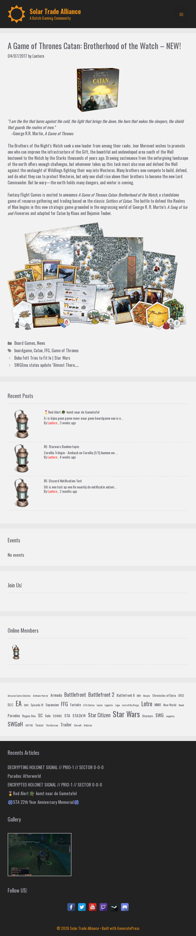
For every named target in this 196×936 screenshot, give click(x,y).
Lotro (146, 703)
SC (40, 715)
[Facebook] (71, 907)
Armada (56, 695)
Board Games (24, 343)
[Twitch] (103, 907)
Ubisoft (77, 725)
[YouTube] (93, 907)
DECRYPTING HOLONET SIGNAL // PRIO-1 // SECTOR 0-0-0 (56, 767)
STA (67, 715)
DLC (10, 704)
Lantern (52, 422)
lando (99, 705)
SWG (159, 715)
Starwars (147, 716)
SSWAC (57, 716)
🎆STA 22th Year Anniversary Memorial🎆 (43, 802)
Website (88, 725)
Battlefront (75, 694)
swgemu (170, 716)
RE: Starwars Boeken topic (61, 446)
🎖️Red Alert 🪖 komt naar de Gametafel (71, 412)
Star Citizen (99, 715)
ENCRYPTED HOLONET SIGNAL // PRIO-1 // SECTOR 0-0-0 (55, 784)
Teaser (39, 725)
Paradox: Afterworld (24, 776)
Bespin (146, 695)
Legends (109, 705)
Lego (117, 705)
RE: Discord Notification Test (63, 480)
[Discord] (125, 907)
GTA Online (88, 705)
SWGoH (15, 724)
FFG (47, 350)
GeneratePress (128, 928)
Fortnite (75, 704)
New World (169, 705)
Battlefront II (125, 695)
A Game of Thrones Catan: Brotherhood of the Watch (117, 195)
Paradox (14, 715)
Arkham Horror (40, 695)
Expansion (52, 704)
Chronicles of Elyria (164, 695)
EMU (26, 705)
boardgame (23, 350)
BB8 (139, 695)
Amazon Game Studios (19, 695)
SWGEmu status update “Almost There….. (46, 365)
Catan (38, 350)
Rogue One (29, 716)
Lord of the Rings (130, 705)
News (41, 343)
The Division (52, 725)
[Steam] (114, 907)
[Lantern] (16, 652)
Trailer (66, 724)
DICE (181, 695)
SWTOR (29, 725)
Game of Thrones (65, 350)
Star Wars (126, 713)
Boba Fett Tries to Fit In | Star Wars (42, 358)
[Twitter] (82, 907)
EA (19, 703)
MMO (157, 704)
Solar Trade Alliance (55, 11)
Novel (181, 705)
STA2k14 (79, 715)
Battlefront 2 (101, 694)
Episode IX (37, 705)
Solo (48, 715)
